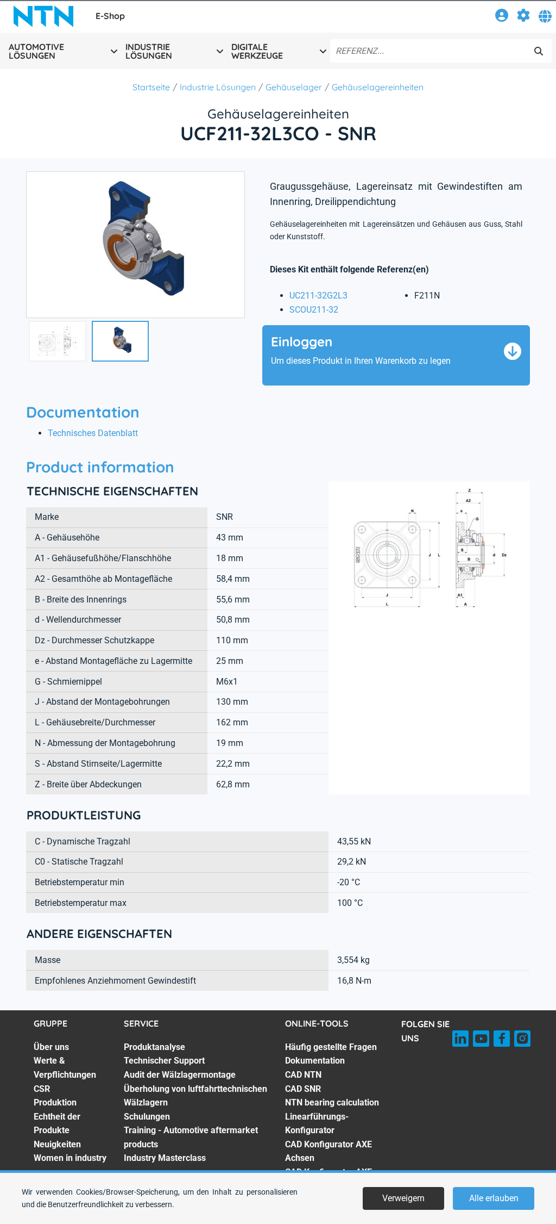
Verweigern (403, 1198)
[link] (501, 17)
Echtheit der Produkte (57, 1123)
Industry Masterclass (165, 1158)
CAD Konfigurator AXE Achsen (328, 1151)
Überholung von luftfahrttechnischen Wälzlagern (195, 1096)
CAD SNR (303, 1089)
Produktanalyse (154, 1047)
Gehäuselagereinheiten (378, 87)
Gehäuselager (294, 87)
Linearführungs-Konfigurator (317, 1123)
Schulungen (147, 1116)
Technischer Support (164, 1060)
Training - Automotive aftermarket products (191, 1137)
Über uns (51, 1047)
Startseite (151, 87)
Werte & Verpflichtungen (65, 1067)
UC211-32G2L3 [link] (318, 295)
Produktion (55, 1102)
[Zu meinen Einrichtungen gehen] (523, 17)
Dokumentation (315, 1060)
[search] (538, 51)
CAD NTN (303, 1075)
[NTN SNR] (43, 16)
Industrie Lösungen (218, 87)
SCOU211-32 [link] (313, 310)
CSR (42, 1089)
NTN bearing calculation (332, 1102)
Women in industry (70, 1158)
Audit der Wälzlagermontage (180, 1075)
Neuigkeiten (57, 1144)
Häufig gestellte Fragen (331, 1047)
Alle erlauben (494, 1198)
